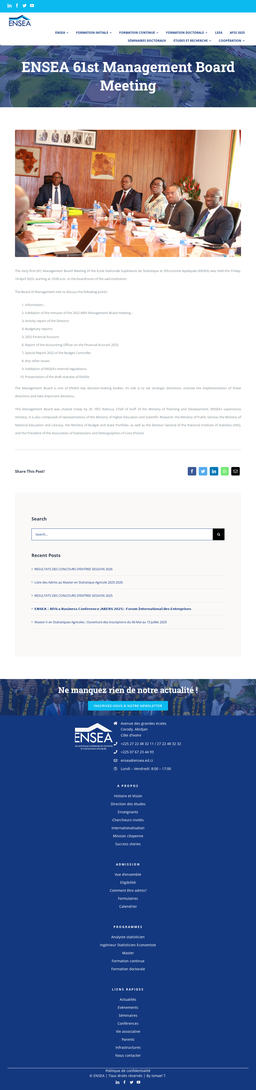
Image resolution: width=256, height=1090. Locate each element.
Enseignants (128, 812)
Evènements (128, 1007)
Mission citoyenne (128, 836)
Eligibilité (128, 882)
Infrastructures (128, 1047)
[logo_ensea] (20, 16)
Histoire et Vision (128, 796)
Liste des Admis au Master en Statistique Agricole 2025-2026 (78, 582)
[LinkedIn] (10, 6)
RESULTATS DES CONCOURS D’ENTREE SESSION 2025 (73, 595)
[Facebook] (17, 6)
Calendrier (128, 906)
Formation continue (128, 960)
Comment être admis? (128, 890)
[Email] (235, 471)
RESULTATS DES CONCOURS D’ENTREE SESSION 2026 (73, 569)
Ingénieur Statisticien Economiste (128, 944)
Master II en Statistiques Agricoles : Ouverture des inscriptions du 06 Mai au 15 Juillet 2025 (100, 622)
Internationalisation (128, 828)
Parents (128, 1039)
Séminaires (128, 1015)
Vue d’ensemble (128, 874)
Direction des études (128, 804)
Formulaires (128, 898)
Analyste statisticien (128, 936)
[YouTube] (32, 6)
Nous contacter (128, 1055)
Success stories (128, 844)
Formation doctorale (128, 968)
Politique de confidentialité (128, 1070)
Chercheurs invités (128, 820)
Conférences (128, 1023)
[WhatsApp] (225, 471)
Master (128, 952)
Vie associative (128, 1031)
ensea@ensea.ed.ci (137, 760)
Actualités (128, 999)
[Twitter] (24, 6)
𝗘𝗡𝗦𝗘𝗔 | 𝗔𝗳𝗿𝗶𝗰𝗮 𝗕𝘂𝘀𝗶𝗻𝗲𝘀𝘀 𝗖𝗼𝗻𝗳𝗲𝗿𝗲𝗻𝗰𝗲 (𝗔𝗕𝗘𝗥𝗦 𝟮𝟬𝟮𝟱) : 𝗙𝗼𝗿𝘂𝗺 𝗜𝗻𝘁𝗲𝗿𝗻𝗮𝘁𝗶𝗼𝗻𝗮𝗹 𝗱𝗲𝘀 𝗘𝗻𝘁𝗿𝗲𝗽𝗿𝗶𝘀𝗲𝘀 (112, 608)
